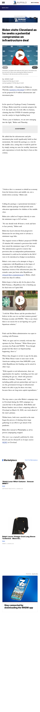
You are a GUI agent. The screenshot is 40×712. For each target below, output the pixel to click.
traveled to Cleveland (16, 90)
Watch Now (34, 2)
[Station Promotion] (20, 20)
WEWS (4, 442)
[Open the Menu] (3, 2)
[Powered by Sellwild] (35, 574)
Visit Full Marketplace (31, 460)
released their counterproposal (12, 275)
